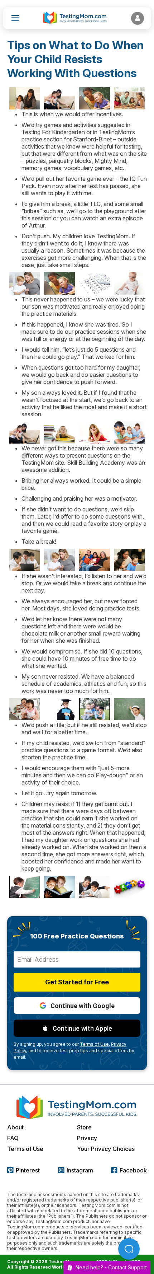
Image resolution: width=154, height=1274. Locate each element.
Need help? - (111, 1267)
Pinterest (28, 1170)
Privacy (87, 1138)
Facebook (133, 1170)
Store (84, 1127)
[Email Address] (77, 959)
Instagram (80, 1170)
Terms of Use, (95, 1044)
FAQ (13, 1138)
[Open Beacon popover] (129, 1249)
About (15, 1127)
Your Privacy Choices (106, 1148)
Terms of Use (25, 1148)
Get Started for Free (77, 982)
